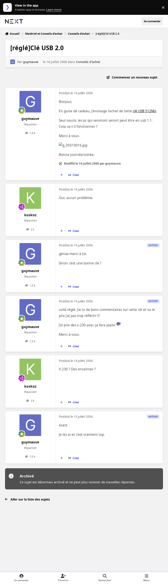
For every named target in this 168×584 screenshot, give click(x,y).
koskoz (30, 215)
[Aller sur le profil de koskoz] (30, 198)
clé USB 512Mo (144, 111)
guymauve (30, 62)
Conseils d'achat (88, 62)
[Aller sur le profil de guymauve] (12, 62)
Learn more (8, 7)
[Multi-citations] (61, 175)
